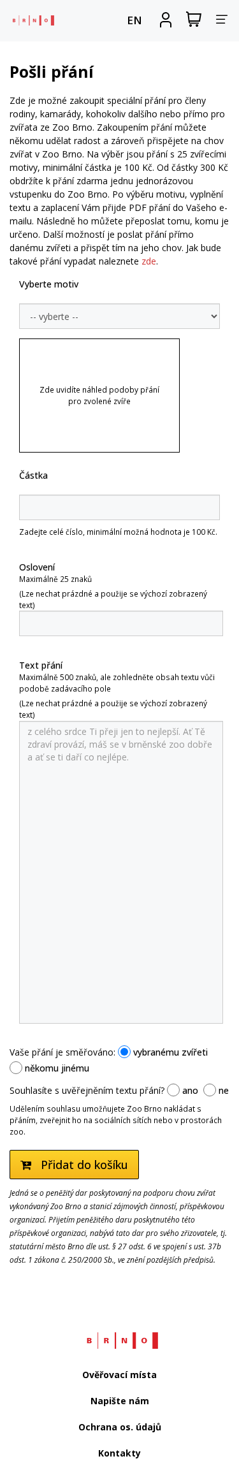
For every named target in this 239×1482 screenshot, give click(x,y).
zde (148, 261)
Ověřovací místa (119, 1375)
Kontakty (119, 1453)
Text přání (40, 665)
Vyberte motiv (48, 284)
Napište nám (120, 1401)
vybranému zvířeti (169, 1052)
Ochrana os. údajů (119, 1427)
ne (222, 1090)
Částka (33, 475)
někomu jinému (55, 1068)
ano (189, 1090)
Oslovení (37, 567)
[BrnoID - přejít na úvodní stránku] (32, 20)
